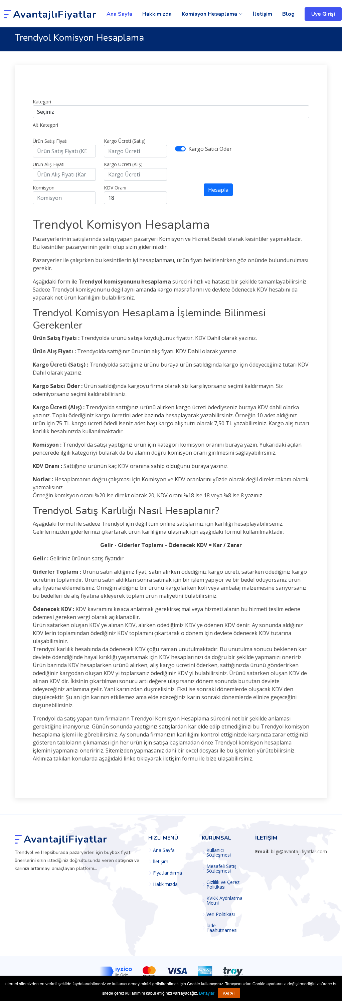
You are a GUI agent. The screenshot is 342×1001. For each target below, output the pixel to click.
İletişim (262, 14)
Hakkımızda (157, 14)
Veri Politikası (220, 914)
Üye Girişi (323, 14)
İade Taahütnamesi (221, 928)
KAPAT (229, 993)
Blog (288, 14)
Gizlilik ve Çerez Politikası (222, 884)
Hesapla (218, 189)
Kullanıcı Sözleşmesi (218, 852)
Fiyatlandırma (167, 873)
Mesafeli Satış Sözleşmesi (221, 868)
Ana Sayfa (119, 14)
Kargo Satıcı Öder (210, 148)
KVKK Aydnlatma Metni (224, 900)
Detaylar (206, 993)
